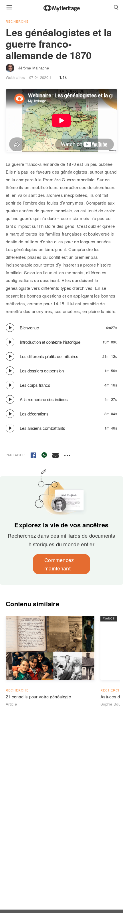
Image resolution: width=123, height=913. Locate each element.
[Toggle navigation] (9, 7)
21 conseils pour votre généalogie (38, 697)
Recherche (17, 21)
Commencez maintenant (59, 564)
